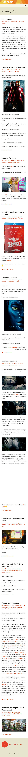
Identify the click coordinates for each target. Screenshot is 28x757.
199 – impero (7, 19)
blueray (10, 218)
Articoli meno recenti (13, 744)
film (23, 21)
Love (9, 71)
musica (13, 160)
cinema (3, 71)
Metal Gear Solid (14, 645)
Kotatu (7, 195)
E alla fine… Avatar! (9, 278)
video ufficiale (16, 394)
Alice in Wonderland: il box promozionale (12, 565)
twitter (15, 365)
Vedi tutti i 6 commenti (8, 595)
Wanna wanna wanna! (10, 603)
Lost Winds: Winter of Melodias (13, 649)
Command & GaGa (9, 158)
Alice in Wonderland (13, 570)
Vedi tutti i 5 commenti (8, 556)
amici (21, 69)
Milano (11, 71)
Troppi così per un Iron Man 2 (13, 67)
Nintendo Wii (17, 607)
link (15, 585)
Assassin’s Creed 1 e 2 (10, 673)
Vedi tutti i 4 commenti (8, 699)
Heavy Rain (10, 607)
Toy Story (20, 524)
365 (21, 21)
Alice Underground (9, 361)
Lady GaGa (4, 162)
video (8, 162)
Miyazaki (13, 524)
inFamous (20, 658)
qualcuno (8, 260)
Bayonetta (7, 658)
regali (16, 218)
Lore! (4, 23)
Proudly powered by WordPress (14, 753)
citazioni (20, 160)
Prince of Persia (21, 673)
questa (4, 681)
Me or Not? (14, 21)
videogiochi (13, 162)
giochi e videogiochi (17, 605)
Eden (9, 641)
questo (4, 684)
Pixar (16, 524)
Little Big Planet (12, 647)
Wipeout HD (18, 641)
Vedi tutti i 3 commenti (8, 269)
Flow (17, 639)
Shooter (4, 641)
